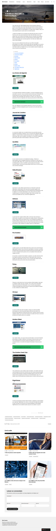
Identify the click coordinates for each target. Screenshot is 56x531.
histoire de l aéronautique (9, 418)
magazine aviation (42, 418)
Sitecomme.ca (4, 522)
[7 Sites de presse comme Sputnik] (16, 441)
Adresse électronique (25, 503)
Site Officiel (15, 127)
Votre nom (9, 503)
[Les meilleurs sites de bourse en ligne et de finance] (16, 469)
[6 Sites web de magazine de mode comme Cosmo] (40, 441)
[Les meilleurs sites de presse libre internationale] (40, 469)
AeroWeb (16, 56)
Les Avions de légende (19, 53)
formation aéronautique (38, 416)
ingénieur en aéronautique (26, 418)
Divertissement (35, 456)
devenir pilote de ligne (30, 416)
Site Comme (4, 1)
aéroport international (16, 416)
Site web (37, 503)
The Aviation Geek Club (19, 67)
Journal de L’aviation (19, 54)
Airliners (16, 59)
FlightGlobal (17, 68)
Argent (10, 484)
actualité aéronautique (8, 416)
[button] (52, 2)
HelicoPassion (17, 57)
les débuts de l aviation (34, 418)
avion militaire (23, 416)
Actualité (6, 455)
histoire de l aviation (17, 418)
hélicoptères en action (47, 416)
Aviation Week (17, 65)
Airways (16, 64)
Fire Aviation (17, 61)
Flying (16, 62)
